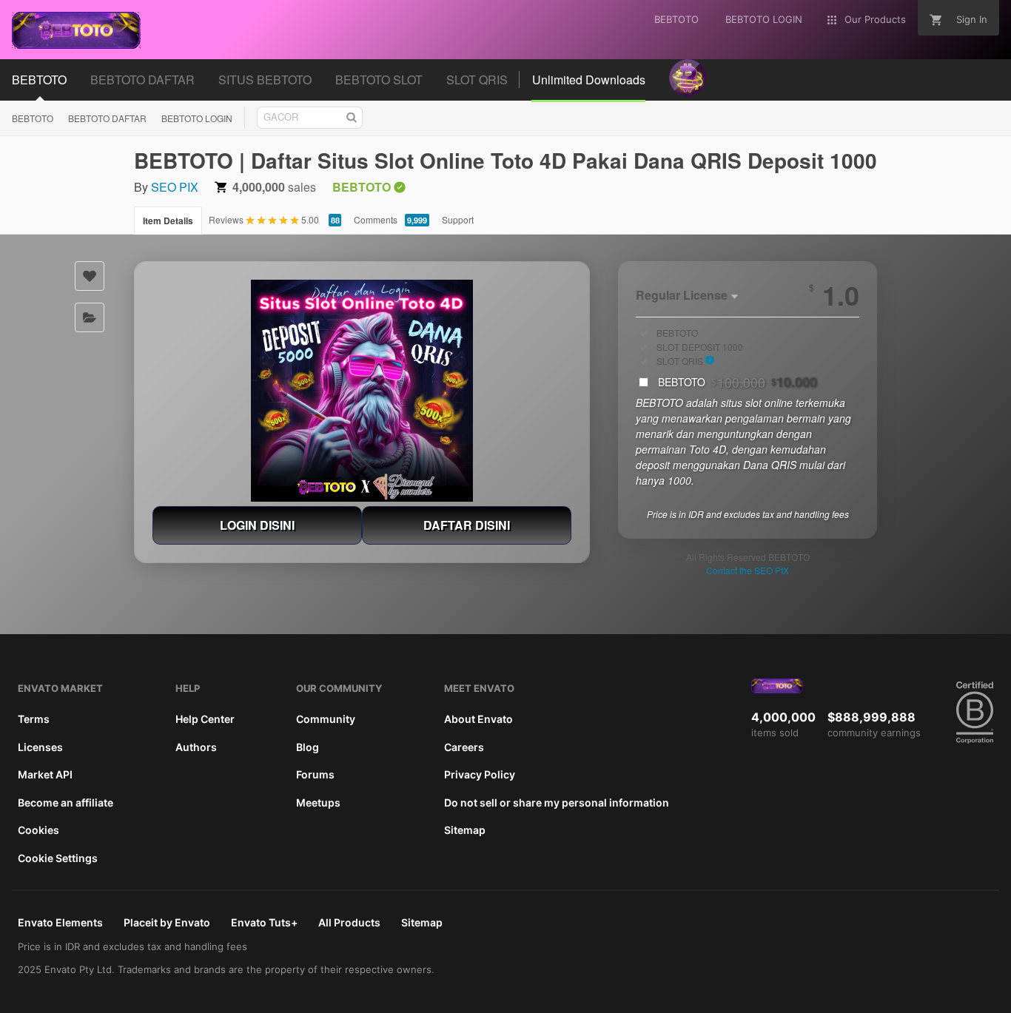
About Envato (478, 719)
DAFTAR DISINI (466, 525)
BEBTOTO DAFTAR (107, 118)
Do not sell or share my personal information (556, 802)
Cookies (38, 830)
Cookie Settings (58, 858)
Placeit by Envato (167, 922)
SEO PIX (174, 186)
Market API (45, 774)
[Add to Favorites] (89, 276)
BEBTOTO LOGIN (196, 118)
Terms (34, 719)
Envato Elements (60, 922)
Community (325, 719)
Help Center (205, 719)
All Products (349, 922)
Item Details (168, 220)
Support (458, 219)
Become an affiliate (65, 802)
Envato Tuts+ (264, 922)
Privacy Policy (479, 774)
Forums (315, 774)
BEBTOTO (32, 118)
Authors (196, 747)
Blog (307, 747)
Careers (464, 747)
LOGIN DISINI (257, 525)
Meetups (318, 802)
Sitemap (465, 830)
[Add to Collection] (89, 317)
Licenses (40, 747)
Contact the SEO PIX (747, 570)
